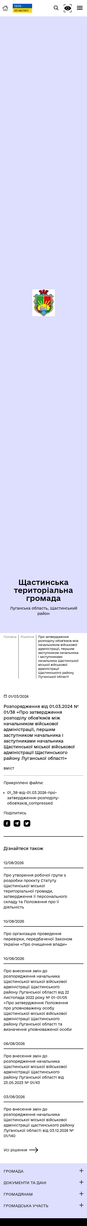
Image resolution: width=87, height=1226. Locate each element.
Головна (10, 637)
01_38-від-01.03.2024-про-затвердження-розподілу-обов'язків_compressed (33, 797)
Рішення (27, 637)
